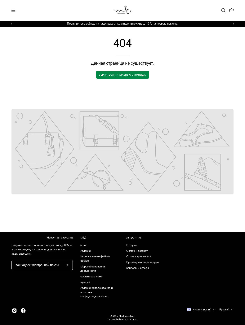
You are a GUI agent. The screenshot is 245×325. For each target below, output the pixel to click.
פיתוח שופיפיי (131, 319)
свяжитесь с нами (91, 277)
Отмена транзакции (138, 257)
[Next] (232, 24)
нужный (85, 282)
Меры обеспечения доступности (92, 269)
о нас (83, 245)
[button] (223, 10)
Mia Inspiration (126, 316)
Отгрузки (131, 245)
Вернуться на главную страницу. (122, 75)
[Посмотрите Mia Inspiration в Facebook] (23, 310)
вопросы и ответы (137, 268)
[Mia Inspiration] (122, 10)
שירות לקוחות (133, 237)
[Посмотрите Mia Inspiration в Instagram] (14, 310)
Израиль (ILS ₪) (202, 309)
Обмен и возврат (137, 251)
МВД (83, 237)
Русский (224, 309)
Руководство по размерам (142, 262)
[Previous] (12, 24)
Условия (85, 251)
